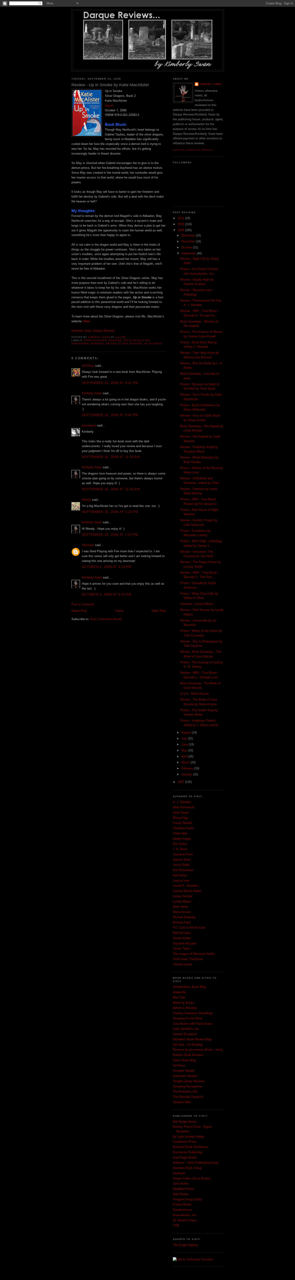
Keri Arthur (180, 875)
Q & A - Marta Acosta (194, 693)
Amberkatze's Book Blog (189, 987)
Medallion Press (183, 1189)
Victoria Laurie (182, 964)
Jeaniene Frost (183, 854)
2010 (181, 218)
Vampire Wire (182, 1102)
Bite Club (179, 997)
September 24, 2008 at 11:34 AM (111, 457)
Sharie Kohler (182, 938)
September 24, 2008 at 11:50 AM (111, 489)
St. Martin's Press (185, 1220)
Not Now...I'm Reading (187, 1044)
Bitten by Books (183, 1002)
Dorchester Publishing (187, 1152)
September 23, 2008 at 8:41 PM (110, 383)
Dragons (115, 340)
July (184, 738)
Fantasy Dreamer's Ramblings (193, 1013)
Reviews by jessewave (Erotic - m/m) (198, 1049)
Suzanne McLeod (184, 943)
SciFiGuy (88, 365)
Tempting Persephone (187, 1086)
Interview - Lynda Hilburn (196, 604)
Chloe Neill (180, 833)
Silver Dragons (130, 343)
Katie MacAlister (137, 340)
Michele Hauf (181, 922)
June (185, 744)
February (187, 768)
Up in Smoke (153, 343)
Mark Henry (180, 906)
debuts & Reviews (185, 1008)
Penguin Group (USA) (187, 1199)
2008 (181, 230)
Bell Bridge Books (185, 1121)
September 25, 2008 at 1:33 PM (110, 534)
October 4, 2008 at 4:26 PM (107, 567)
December (188, 235)
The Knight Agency (185, 1245)
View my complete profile (193, 150)
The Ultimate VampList (188, 1097)
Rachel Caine (182, 933)
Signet (109, 105)
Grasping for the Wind (187, 1018)
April (184, 756)
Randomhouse (182, 1209)
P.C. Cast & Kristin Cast (189, 927)
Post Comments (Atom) (106, 619)
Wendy (86, 499)
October (187, 247)
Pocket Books (182, 1204)
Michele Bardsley (184, 917)
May (184, 750)
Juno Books (181, 1183)
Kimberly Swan (92, 393)
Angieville (179, 992)
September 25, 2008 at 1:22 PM (110, 512)
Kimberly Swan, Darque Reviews (93, 330)
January (187, 774)
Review (111, 343)
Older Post (159, 611)
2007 (181, 782)
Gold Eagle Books (185, 1157)
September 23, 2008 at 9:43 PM (110, 415)
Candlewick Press (185, 1141)
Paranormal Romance (87, 343)
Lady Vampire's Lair (186, 1028)
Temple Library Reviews (189, 1081)
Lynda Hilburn (182, 901)
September (189, 253)
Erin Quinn (180, 844)
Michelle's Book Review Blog (192, 1039)
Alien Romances (184, 807)
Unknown (88, 545)
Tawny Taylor (181, 948)
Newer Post (79, 611)
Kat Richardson (183, 870)
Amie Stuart (181, 812)
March (186, 762)
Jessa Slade (181, 864)
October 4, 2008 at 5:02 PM (107, 594)
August (186, 732)
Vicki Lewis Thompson (188, 959)
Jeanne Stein (181, 859)
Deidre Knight (182, 838)
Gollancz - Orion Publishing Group (195, 1162)
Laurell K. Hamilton (185, 885)
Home (119, 611)
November (188, 241)
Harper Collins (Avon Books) (192, 1178)
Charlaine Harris (183, 828)
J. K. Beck (180, 849)
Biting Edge (180, 818)
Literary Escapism (185, 1034)
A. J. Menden (182, 802)
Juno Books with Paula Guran (192, 1023)
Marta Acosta (182, 912)
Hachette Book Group (187, 1168)
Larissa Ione (181, 880)
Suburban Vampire (185, 1076)
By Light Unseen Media (188, 1136)
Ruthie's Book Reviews (188, 1055)
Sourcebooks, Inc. (185, 1215)
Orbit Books (181, 1194)
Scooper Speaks (184, 1070)
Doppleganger (95, 340)
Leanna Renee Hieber (187, 891)
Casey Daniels (182, 823)
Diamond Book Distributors (191, 1147)
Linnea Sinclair (182, 896)
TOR (176, 1225)
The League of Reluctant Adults (194, 953)
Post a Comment (82, 604)
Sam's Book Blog (184, 1060)
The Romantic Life (185, 1091)
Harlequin (179, 1173)
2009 (181, 224)
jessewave (89, 425)
